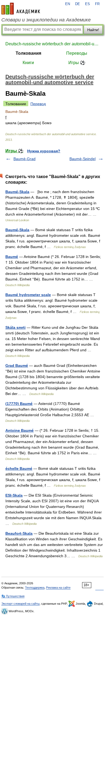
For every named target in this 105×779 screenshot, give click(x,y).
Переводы (76, 53)
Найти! (93, 30)
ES (87, 4)
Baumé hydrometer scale (28, 295)
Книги (28, 62)
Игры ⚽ (76, 62)
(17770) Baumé (19, 403)
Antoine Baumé (19, 430)
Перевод (38, 104)
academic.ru (20, 8)
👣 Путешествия (12, 596)
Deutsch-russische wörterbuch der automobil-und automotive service (52, 44)
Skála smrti (15, 327)
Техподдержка (34, 587)
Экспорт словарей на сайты (20, 603)
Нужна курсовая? (43, 151)
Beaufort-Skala (19, 533)
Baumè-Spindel (82, 159)
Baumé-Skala (17, 192)
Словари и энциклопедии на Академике (46, 20)
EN (67, 4)
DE (77, 4)
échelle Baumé (18, 468)
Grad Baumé (16, 365)
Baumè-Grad (24, 159)
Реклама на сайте (58, 587)
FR (97, 4)
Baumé (11, 256)
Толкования (28, 53)
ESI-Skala (14, 495)
